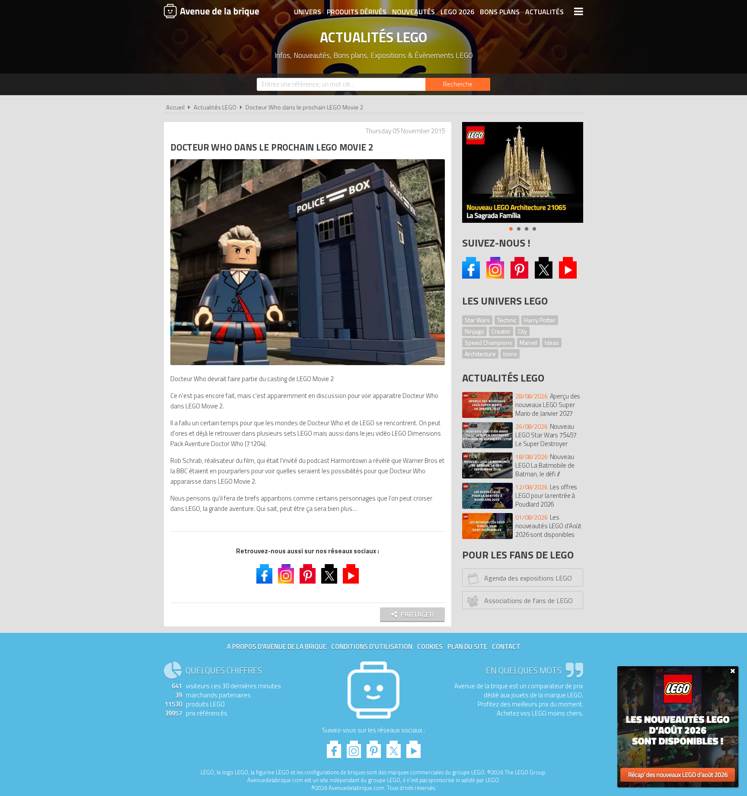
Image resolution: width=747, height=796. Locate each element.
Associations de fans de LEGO (528, 600)
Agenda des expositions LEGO (528, 578)
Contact (506, 647)
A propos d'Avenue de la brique (276, 647)
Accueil (175, 107)
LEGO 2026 (457, 11)
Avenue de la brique (211, 11)
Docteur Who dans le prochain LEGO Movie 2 (304, 107)
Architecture (480, 353)
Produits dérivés (356, 11)
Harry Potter (539, 319)
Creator (501, 331)
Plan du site (467, 647)
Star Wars (477, 319)
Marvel (528, 342)
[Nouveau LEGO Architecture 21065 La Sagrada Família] (522, 172)
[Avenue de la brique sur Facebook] (471, 276)
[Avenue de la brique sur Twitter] (329, 575)
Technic (507, 319)
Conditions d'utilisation (371, 647)
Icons (510, 353)
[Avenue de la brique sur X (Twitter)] (543, 276)
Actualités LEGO (215, 107)
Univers (307, 11)
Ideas (552, 342)
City (522, 331)
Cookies (430, 647)
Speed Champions (488, 342)
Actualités (544, 11)
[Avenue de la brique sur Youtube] (568, 276)
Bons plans (500, 11)
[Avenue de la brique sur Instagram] (495, 276)
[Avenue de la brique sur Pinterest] (519, 276)
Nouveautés (413, 11)
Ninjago (474, 331)
